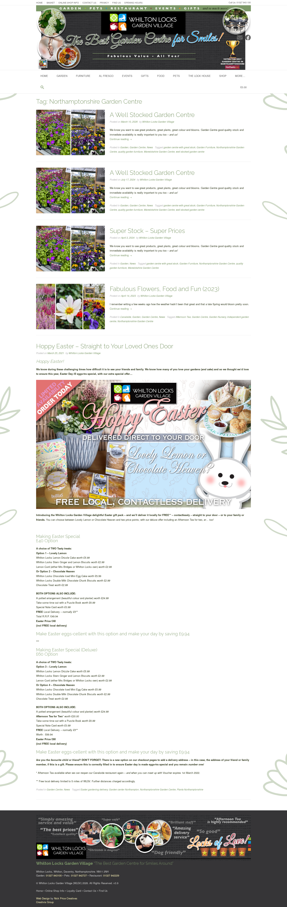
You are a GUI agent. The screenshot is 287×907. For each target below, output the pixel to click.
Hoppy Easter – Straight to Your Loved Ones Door (104, 346)
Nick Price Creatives (65, 898)
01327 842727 (79, 875)
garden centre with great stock (179, 147)
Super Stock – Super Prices (147, 230)
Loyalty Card (74, 891)
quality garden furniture (130, 151)
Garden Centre (138, 147)
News (150, 147)
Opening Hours (133, 2)
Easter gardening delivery (94, 789)
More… (240, 76)
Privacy (104, 2)
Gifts (145, 76)
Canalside (125, 317)
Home (39, 2)
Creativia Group (45, 902)
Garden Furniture (206, 147)
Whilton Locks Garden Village (158, 121)
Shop (222, 76)
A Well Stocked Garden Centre (152, 114)
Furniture (83, 76)
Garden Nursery (217, 317)
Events (127, 76)
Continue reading (121, 139)
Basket (51, 2)
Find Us (116, 2)
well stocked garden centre (190, 151)
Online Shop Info (68, 2)
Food (160, 76)
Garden (62, 76)
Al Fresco (106, 76)
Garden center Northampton (124, 789)
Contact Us (89, 2)
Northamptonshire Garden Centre (217, 263)
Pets (176, 76)
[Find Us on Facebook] (248, 37)
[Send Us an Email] (240, 37)
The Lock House (199, 76)
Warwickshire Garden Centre (159, 151)
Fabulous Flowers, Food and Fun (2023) (164, 288)
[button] (42, 87)
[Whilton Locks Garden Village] (143, 37)
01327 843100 (54, 875)
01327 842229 (111, 875)
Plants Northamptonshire (190, 789)
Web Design (43, 898)
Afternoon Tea (183, 317)
